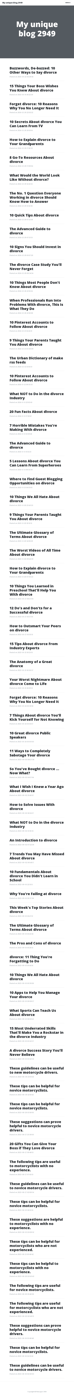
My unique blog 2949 (12, 2)
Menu (67, 2)
